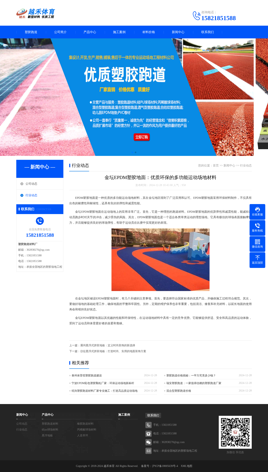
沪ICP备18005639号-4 (165, 466)
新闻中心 (178, 32)
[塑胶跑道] (36, 13)
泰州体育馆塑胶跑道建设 (87, 375)
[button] (132, 152)
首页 (216, 165)
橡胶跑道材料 (85, 423)
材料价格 (148, 32)
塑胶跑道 (31, 32)
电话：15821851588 (165, 433)
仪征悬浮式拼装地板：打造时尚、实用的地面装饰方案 (113, 351)
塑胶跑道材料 (50, 423)
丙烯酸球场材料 (86, 429)
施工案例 (119, 32)
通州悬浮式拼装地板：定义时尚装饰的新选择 (107, 345)
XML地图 (186, 466)
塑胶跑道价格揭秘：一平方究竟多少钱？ (191, 375)
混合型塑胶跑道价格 (178, 390)
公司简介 (60, 32)
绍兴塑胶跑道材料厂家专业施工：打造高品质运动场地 (105, 390)
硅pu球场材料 (50, 429)
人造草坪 (82, 435)
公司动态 (31, 183)
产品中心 (90, 32)
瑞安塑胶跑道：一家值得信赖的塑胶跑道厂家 (193, 383)
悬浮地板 (47, 435)
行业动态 (31, 195)
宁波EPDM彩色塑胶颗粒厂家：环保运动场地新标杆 (103, 383)
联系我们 (207, 32)
